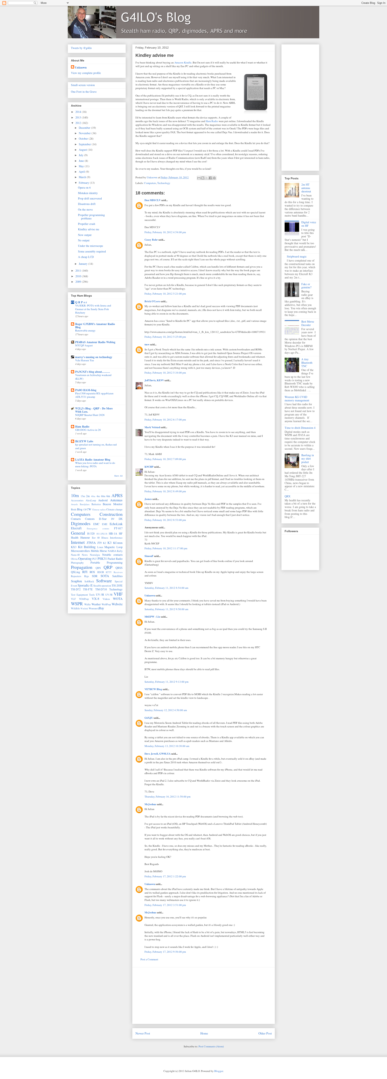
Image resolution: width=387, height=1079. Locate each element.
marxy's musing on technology (93, 357)
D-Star (103, 519)
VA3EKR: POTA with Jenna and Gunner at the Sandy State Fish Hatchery (93, 309)
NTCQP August (84, 345)
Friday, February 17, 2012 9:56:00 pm (165, 951)
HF (121, 533)
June (82, 161)
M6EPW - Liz (152, 616)
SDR (94, 576)
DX (121, 519)
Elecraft (76, 528)
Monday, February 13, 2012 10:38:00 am (167, 746)
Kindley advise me (88, 229)
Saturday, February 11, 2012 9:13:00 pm (166, 681)
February (84, 183)
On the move (85, 209)
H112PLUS (102, 533)
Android (103, 500)
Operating (85, 558)
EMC (96, 524)
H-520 (91, 533)
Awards (74, 504)
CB (84, 509)
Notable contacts (112, 555)
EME (104, 524)
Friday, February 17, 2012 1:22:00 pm (165, 876)
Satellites (117, 576)
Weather (96, 604)
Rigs (86, 576)
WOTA (118, 598)
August (83, 150)
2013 (78, 117)
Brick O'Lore (152, 301)
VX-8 (95, 598)
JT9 (99, 543)
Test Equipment (79, 594)
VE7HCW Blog (153, 689)
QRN (98, 568)
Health (74, 537)
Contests (90, 519)
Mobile (95, 551)
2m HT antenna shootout (306, 188)
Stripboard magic (297, 256)
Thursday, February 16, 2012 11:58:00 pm (167, 796)
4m (98, 496)
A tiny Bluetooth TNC (306, 362)
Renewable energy (85, 330)
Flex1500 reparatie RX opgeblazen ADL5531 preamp (94, 395)
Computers (150, 183)
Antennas (116, 500)
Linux (100, 547)
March (83, 177)
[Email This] (199, 178)
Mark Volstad (152, 427)
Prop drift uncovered (90, 198)
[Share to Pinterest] (214, 178)
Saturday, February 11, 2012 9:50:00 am (166, 609)
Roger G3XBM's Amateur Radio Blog (95, 325)
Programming (115, 562)
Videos (106, 599)
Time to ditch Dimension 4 (300, 428)
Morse (103, 551)
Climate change (114, 509)
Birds (73, 509)
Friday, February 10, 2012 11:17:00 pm (166, 548)
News (85, 555)
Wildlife (75, 608)
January (83, 264)
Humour (85, 537)
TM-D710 (101, 589)
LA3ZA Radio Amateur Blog (92, 459)
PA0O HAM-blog (85, 390)
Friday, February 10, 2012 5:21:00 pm (165, 293)
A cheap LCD (86, 257)
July (81, 155)
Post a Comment (149, 959)
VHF (118, 594)
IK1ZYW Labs (84, 441)
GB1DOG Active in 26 (88, 430)
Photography (77, 562)
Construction (111, 514)
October (84, 138)
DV (112, 519)
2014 (78, 112)
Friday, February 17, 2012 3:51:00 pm (165, 905)
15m (83, 496)
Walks (87, 604)
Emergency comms (98, 528)
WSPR (77, 603)
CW (89, 509)
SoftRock (89, 581)
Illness (104, 537)
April (82, 171)
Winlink (84, 608)
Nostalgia (95, 555)
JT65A (91, 542)
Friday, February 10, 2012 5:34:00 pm (165, 372)
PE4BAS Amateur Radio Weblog (95, 342)
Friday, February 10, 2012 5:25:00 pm (165, 337)
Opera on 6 (84, 187)
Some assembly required (92, 251)
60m (103, 496)
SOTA (105, 575)
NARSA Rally (115, 551)
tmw (147, 344)
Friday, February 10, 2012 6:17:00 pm (165, 419)
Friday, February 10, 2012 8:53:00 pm (165, 520)
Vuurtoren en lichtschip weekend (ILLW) (93, 376)
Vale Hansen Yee (84, 360)
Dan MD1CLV (153, 200)
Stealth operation (102, 585)
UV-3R (100, 594)
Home (204, 1033)
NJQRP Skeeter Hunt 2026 (90, 415)
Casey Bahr (151, 239)
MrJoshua (150, 804)
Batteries (96, 504)
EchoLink (116, 523)
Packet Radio (115, 559)
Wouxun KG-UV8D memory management (297, 398)
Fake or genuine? (306, 285)
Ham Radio (212, 121)
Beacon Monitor (113, 504)
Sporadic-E (85, 585)
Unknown (150, 595)
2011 (78, 270)
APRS (117, 495)
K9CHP (149, 466)
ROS (92, 572)
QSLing (75, 572)
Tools (92, 594)
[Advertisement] (203, 995)
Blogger (218, 1071)
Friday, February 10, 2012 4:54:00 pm (165, 232)
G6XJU (149, 718)
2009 (78, 282)
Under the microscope (90, 246)
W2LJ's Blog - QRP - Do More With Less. (94, 410)
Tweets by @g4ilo (81, 48)
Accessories (77, 500)
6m (108, 496)
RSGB (100, 572)
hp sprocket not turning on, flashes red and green (96, 446)
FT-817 (118, 528)
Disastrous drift (87, 204)
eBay (101, 608)
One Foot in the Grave (84, 91)
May (82, 166)
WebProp (106, 604)
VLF (73, 599)
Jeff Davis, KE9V (154, 380)
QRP (108, 567)
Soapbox (76, 581)
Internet (78, 542)
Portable (95, 562)
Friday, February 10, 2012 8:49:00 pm (165, 491)
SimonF (149, 556)
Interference (116, 537)
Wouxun (93, 608)
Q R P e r (81, 302)
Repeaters (76, 576)
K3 (109, 542)
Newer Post (142, 1033)
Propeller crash (86, 224)
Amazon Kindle (182, 62)
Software (104, 580)
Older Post (265, 1033)
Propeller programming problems (91, 216)
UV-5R (108, 594)
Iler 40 (96, 537)
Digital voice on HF (308, 223)
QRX (287, 496)
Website (117, 604)
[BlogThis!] (203, 178)
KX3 (73, 547)
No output (83, 240)
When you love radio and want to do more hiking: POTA (95, 464)
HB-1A (113, 533)
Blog (79, 509)
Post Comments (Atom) (211, 1046)
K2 (104, 543)
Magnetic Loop (113, 547)
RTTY (109, 572)
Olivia (74, 559)
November (85, 133)
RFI (84, 571)
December (85, 128)
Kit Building (87, 546)
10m (75, 495)
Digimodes (81, 523)
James (148, 499)
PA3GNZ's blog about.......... (92, 372)
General (78, 533)
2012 (78, 123)
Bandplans (84, 504)
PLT (94, 559)
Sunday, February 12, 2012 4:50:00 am (166, 710)
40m (93, 496)
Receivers (118, 572)
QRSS (119, 568)
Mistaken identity (88, 193)
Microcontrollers (80, 551)
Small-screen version (83, 85)
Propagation (81, 567)
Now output (85, 235)
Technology (163, 183)
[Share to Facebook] (210, 178)
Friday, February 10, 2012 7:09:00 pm (165, 459)
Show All (118, 475)
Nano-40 (75, 555)
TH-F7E (88, 589)
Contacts (76, 519)
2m (88, 496)
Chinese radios (99, 509)
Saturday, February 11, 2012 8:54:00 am (166, 588)
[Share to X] (207, 178)
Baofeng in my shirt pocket (307, 458)
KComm (118, 543)
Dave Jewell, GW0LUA (158, 753)
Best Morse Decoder (307, 323)
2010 (78, 276)
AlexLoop (91, 500)
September (85, 144)
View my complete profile (86, 73)
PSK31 (102, 558)
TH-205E (117, 585)
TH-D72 (76, 589)
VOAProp (84, 599)
